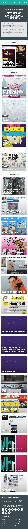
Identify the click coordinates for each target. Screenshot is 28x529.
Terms (3, 526)
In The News (18, 519)
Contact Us (18, 521)
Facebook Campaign (8, 47)
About (3, 521)
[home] (14, 2)
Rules (3, 523)
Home (3, 519)
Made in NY (16, 506)
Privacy (7, 526)
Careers (17, 523)
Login (25, 2)
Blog (16, 526)
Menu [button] (4, 2)
